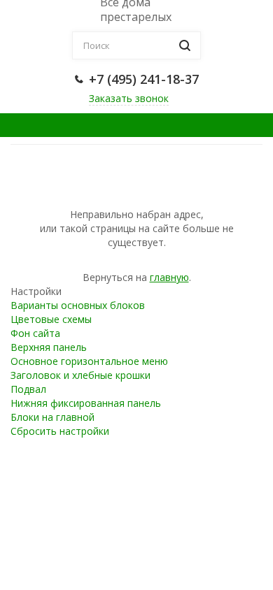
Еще (223, 124)
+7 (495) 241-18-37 (144, 79)
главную (169, 277)
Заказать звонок (129, 98)
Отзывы (46, 124)
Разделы (140, 124)
